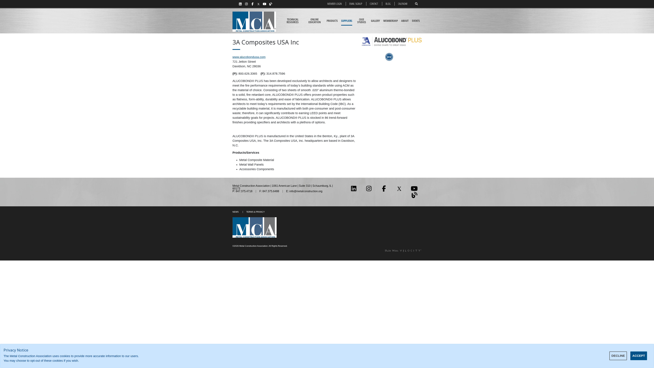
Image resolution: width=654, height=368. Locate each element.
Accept (638, 355)
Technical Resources (293, 21)
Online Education (314, 21)
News (235, 212)
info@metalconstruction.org (305, 191)
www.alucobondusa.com (249, 57)
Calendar (402, 4)
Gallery (375, 20)
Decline (618, 355)
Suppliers (346, 20)
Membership (390, 20)
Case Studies (361, 21)
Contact (374, 4)
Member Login (334, 4)
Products (332, 20)
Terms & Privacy (255, 212)
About (405, 20)
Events (416, 20)
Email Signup (355, 4)
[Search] (416, 4)
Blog (388, 4)
